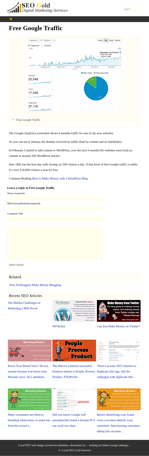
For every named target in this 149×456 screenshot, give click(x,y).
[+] (42, 18)
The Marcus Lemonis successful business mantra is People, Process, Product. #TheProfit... (73, 371)
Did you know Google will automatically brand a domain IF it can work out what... (73, 420)
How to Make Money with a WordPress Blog (60, 178)
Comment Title (15, 213)
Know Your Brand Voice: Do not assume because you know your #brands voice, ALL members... (28, 371)
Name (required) (16, 193)
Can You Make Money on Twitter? (118, 326)
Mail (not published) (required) (23, 203)
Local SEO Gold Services (76, 450)
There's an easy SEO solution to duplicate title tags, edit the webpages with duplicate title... (116, 371)
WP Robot (58, 326)
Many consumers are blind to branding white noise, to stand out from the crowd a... (29, 420)
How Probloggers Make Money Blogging (35, 285)
